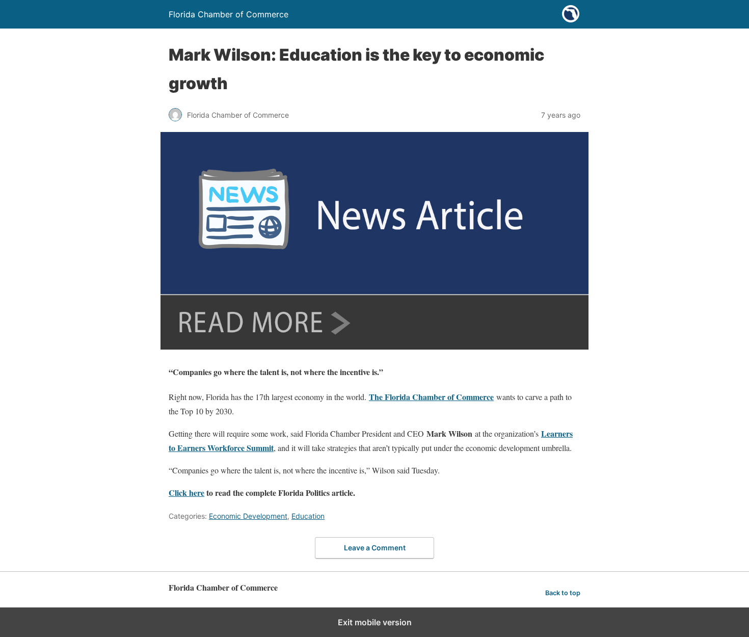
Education (308, 516)
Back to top (562, 593)
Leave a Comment (375, 547)
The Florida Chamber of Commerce (431, 397)
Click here (186, 492)
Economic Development (248, 516)
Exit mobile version (375, 622)
